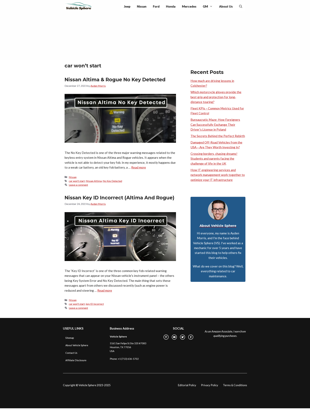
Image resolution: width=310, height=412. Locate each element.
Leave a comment (78, 184)
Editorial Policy (187, 385)
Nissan (141, 6)
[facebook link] (190, 337)
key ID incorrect (95, 303)
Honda (171, 6)
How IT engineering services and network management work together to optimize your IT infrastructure (218, 175)
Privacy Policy (209, 385)
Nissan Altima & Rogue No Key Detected (115, 80)
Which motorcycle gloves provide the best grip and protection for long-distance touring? (216, 97)
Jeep (127, 6)
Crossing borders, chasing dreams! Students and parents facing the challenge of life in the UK (214, 158)
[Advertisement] (155, 37)
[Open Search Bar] (240, 6)
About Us (226, 6)
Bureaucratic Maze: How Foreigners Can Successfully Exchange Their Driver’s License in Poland (215, 124)
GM (205, 6)
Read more (138, 167)
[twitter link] (182, 337)
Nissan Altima (94, 180)
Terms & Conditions (235, 385)
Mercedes (189, 6)
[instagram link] (166, 337)
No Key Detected (112, 180)
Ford (156, 6)
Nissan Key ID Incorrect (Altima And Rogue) (119, 198)
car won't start (77, 180)
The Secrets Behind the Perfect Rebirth (218, 136)
